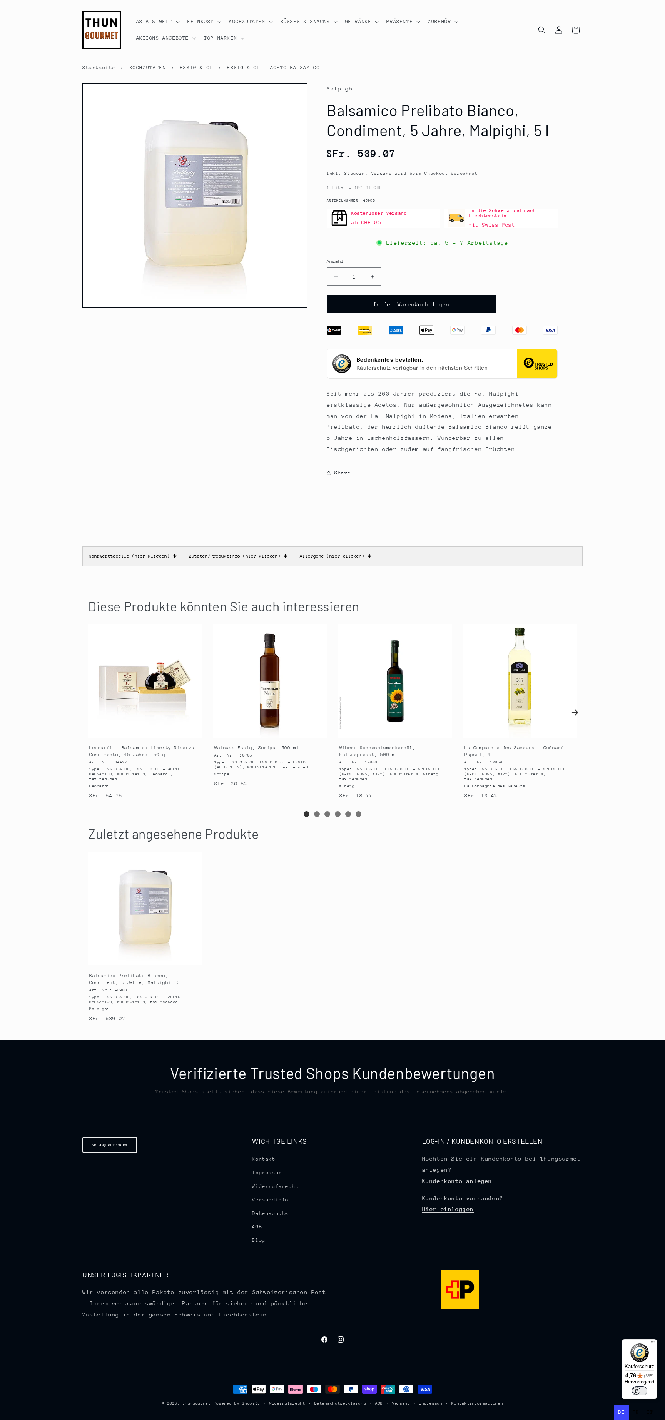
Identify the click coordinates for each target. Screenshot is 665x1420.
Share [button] (342, 473)
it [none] (650, 1412)
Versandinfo (270, 1200)
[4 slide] (338, 814)
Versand (381, 173)
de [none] (621, 1412)
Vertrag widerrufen (109, 1145)
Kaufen (144, 730)
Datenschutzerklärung (340, 1403)
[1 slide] (306, 814)
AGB (257, 1227)
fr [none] (636, 1412)
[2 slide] (317, 814)
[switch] (639, 1390)
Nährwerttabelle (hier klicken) (133, 556)
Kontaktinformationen (477, 1403)
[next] (575, 712)
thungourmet (196, 1403)
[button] (157, 21)
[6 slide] (358, 814)
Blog (258, 1240)
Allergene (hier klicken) (335, 556)
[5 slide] (348, 814)
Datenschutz (270, 1213)
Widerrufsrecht (275, 1186)
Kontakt (263, 1159)
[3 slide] (327, 814)
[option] (636, 1412)
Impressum (267, 1172)
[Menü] (652, 1343)
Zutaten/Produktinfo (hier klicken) (238, 556)
